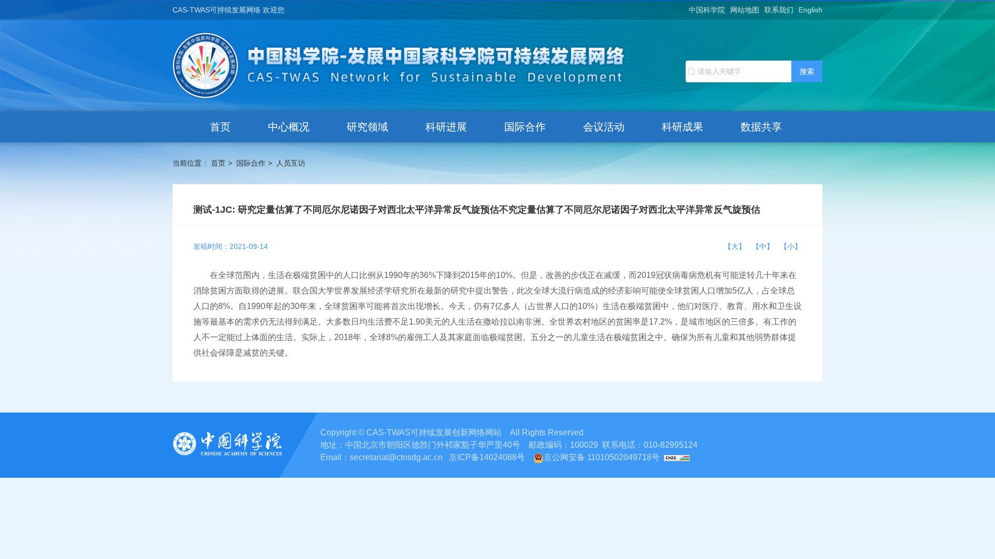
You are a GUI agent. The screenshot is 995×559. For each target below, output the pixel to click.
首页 (220, 127)
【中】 (765, 246)
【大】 (737, 246)
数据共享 (761, 127)
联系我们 (778, 10)
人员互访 (290, 163)
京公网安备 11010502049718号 (602, 457)
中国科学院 (707, 10)
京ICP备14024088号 (487, 457)
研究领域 (367, 127)
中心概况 (288, 127)
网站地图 (744, 10)
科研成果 (682, 127)
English (810, 10)
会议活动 (603, 127)
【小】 (791, 246)
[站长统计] (677, 457)
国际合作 (525, 127)
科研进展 (446, 127)
